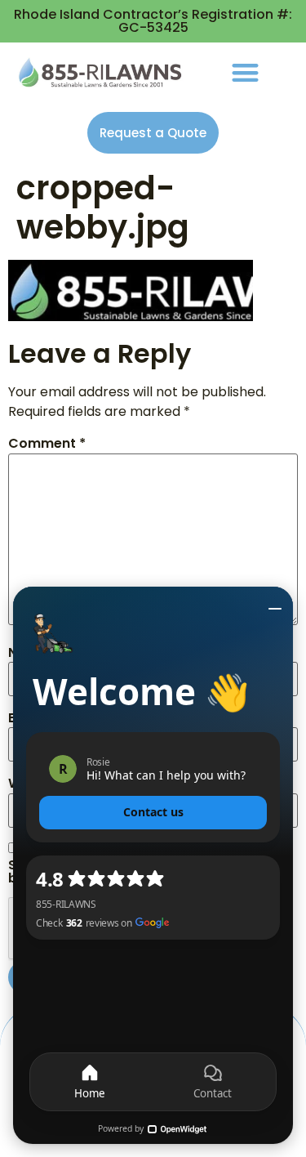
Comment (47, 443)
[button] (245, 72)
